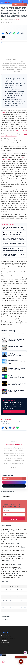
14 (17, 600)
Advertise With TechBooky (8, 638)
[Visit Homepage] (7, 2)
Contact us (4, 640)
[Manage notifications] (3, 662)
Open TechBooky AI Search (14, 482)
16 (25, 600)
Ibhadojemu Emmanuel (14, 444)
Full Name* (14, 510)
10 (3, 600)
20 (14, 604)
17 (3, 604)
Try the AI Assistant (14, 486)
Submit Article (5, 642)
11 (6, 600)
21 (17, 604)
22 (21, 604)
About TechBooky (6, 635)
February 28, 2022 (7, 22)
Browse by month (5, 616)
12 (10, 600)
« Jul (2, 613)
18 (6, 604)
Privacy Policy (5, 645)
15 (21, 600)
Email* (14, 514)
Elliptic (3, 112)
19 (10, 604)
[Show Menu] (2, 2)
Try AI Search (14, 412)
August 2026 (14, 586)
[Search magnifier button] (25, 4)
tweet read (4, 302)
